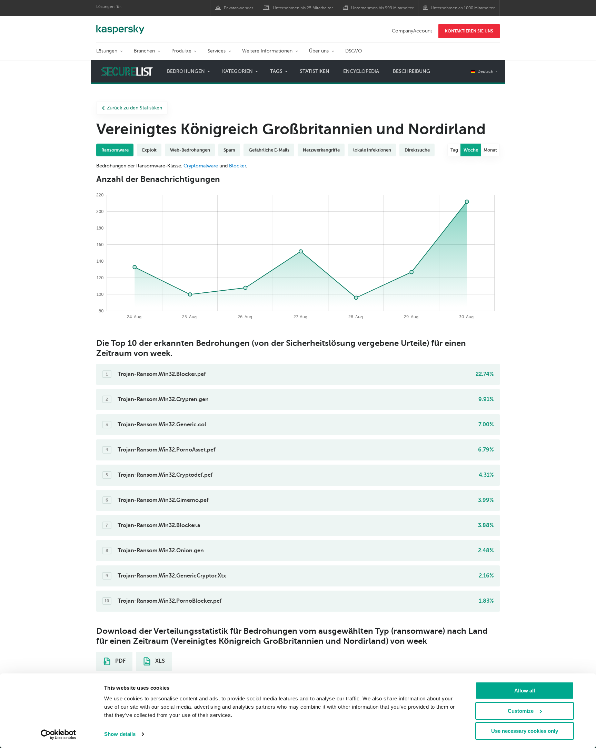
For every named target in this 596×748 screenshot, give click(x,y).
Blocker (237, 165)
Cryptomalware (200, 165)
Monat (490, 150)
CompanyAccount (412, 30)
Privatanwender (238, 8)
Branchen (144, 51)
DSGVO (353, 51)
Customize (521, 711)
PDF (120, 661)
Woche (471, 150)
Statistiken (314, 71)
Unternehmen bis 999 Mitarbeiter (382, 8)
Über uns (319, 51)
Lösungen (106, 51)
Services (217, 51)
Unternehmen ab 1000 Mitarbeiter (463, 8)
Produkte (181, 51)
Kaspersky (120, 26)
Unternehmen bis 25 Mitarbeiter (303, 8)
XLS (159, 661)
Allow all (524, 690)
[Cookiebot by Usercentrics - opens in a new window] (58, 734)
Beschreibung (411, 71)
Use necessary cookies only (524, 731)
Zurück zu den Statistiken (134, 107)
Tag (454, 150)
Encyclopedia (361, 71)
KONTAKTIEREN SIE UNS (469, 31)
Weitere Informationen (267, 51)
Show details (120, 734)
